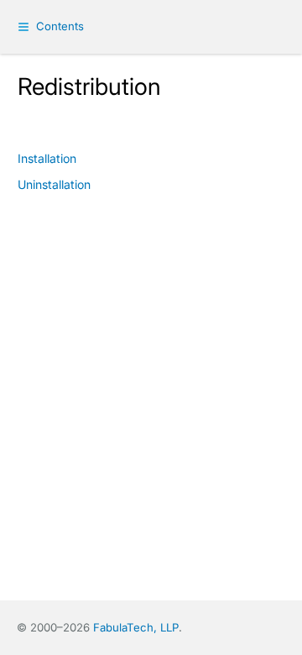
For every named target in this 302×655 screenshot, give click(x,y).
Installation (47, 158)
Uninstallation (54, 184)
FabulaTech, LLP (136, 627)
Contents (60, 26)
